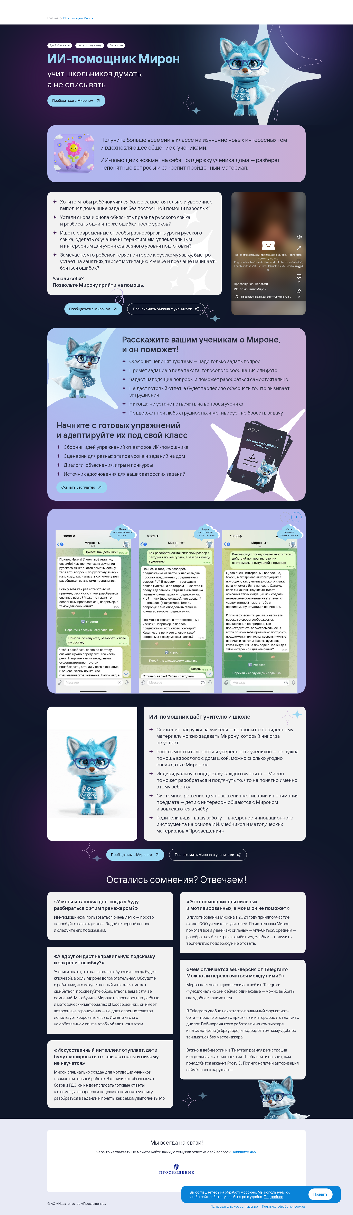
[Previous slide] (285, 517)
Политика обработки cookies (284, 1206)
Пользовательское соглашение (234, 1206)
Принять (320, 1194)
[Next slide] (296, 517)
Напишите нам (243, 1152)
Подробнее (273, 1196)
